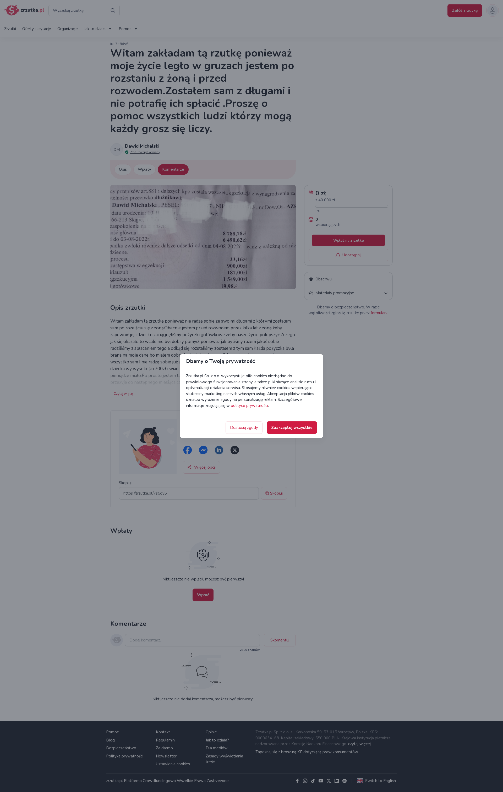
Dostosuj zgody (244, 427)
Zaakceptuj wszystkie (292, 427)
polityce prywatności (249, 405)
